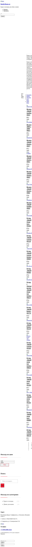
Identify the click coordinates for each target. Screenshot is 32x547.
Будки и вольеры (8, 501)
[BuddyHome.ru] (2, 1)
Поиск (2, 485)
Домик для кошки (9, 504)
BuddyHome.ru (5, 4)
